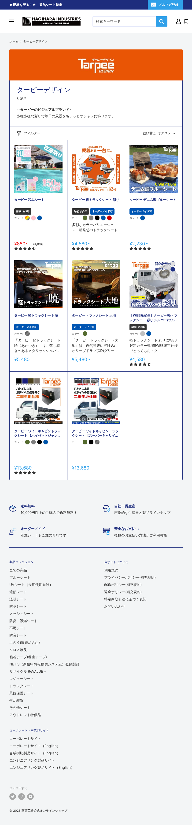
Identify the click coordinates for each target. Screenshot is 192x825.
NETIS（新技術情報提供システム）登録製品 (44, 664)
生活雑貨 (16, 700)
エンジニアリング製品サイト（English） (41, 767)
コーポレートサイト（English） (34, 746)
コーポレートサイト (25, 738)
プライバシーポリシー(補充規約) (130, 577)
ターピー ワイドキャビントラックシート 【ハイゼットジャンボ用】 (37, 433)
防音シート (18, 635)
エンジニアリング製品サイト (32, 760)
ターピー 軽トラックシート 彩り (95, 200)
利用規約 (111, 570)
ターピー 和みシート (29, 200)
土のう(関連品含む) (24, 642)
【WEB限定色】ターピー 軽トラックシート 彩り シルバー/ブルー (153, 317)
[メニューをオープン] (11, 21)
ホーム (13, 41)
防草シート (18, 606)
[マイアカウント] (178, 21)
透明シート (18, 599)
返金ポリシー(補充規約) (123, 592)
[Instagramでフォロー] (21, 796)
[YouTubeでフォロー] (30, 796)
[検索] (161, 21)
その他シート (19, 707)
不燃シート (18, 628)
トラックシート (21, 686)
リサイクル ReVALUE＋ (28, 671)
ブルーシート (19, 577)
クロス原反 (18, 649)
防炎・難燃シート (23, 621)
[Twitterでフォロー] (12, 796)
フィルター (32, 133)
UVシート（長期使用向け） (31, 584)
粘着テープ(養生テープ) (28, 657)
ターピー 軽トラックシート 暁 (36, 315)
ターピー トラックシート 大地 (94, 315)
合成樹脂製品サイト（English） (34, 753)
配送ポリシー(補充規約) (123, 584)
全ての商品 (18, 570)
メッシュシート (21, 613)
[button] (25, 248)
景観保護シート (21, 693)
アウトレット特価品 (25, 715)
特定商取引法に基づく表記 (125, 599)
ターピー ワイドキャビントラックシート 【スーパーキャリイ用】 (95, 433)
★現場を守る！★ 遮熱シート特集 (35, 5)
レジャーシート (21, 678)
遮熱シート (18, 592)
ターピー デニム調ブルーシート (152, 200)
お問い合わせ (114, 606)
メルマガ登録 (168, 5)
